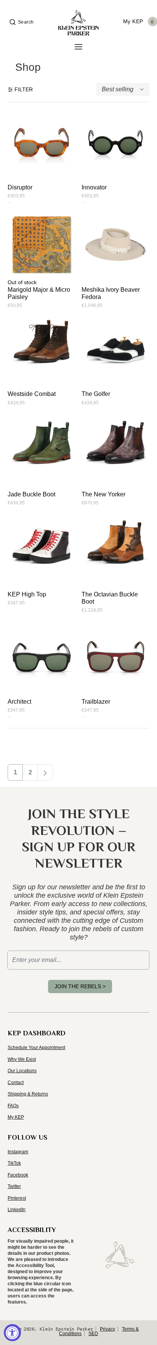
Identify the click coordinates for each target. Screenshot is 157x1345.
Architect (19, 701)
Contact (16, 1082)
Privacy (107, 1329)
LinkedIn (17, 1209)
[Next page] (45, 772)
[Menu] (78, 47)
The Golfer (96, 394)
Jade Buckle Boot (31, 494)
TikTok (14, 1163)
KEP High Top (27, 594)
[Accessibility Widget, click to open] (12, 1332)
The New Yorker (103, 494)
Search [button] (26, 22)
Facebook (18, 1175)
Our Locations (22, 1070)
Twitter (14, 1186)
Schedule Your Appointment (36, 1047)
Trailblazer (96, 701)
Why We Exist (22, 1059)
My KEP (16, 1117)
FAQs (13, 1105)
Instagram (18, 1151)
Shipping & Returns (28, 1094)
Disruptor (20, 187)
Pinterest (17, 1198)
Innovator (94, 187)
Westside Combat (32, 394)
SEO (93, 1333)
